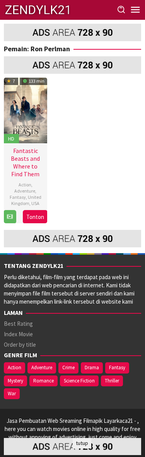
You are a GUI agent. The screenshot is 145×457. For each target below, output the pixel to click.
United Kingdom (26, 200)
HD (11, 138)
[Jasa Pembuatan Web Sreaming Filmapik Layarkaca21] (37, 9)
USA (35, 203)
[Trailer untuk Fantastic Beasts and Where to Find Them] (9, 217)
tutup (82, 443)
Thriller (112, 380)
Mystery (15, 380)
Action (25, 185)
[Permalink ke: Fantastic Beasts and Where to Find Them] (25, 109)
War (12, 393)
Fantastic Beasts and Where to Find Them (25, 162)
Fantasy (18, 197)
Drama (92, 367)
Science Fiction (79, 380)
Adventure (24, 191)
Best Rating (18, 323)
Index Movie (18, 334)
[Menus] (135, 10)
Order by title (20, 344)
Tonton (35, 217)
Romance (43, 380)
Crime (68, 367)
